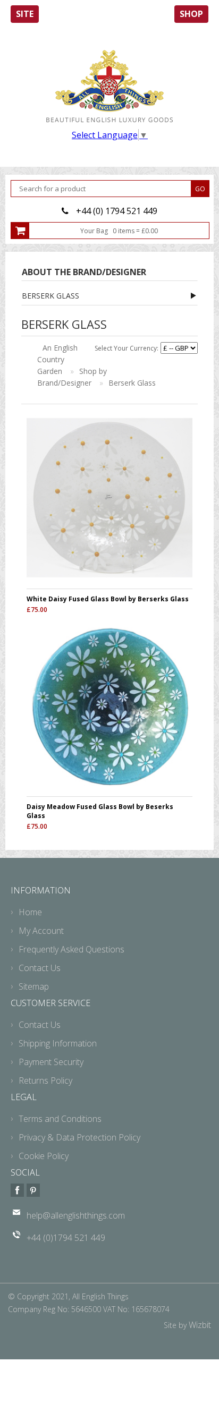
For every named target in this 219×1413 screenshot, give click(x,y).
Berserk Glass (132, 383)
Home (30, 912)
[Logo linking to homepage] (109, 86)
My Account (41, 931)
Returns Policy (45, 1080)
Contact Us (40, 968)
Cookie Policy (44, 1156)
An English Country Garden (57, 359)
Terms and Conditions (60, 1119)
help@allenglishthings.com (76, 1215)
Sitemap (34, 986)
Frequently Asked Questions (71, 949)
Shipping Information (58, 1043)
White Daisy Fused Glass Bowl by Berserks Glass (108, 598)
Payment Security (51, 1062)
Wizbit (200, 1325)
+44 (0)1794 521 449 (66, 1238)
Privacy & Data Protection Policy (79, 1137)
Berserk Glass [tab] (50, 296)
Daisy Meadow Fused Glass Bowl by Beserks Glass (100, 811)
